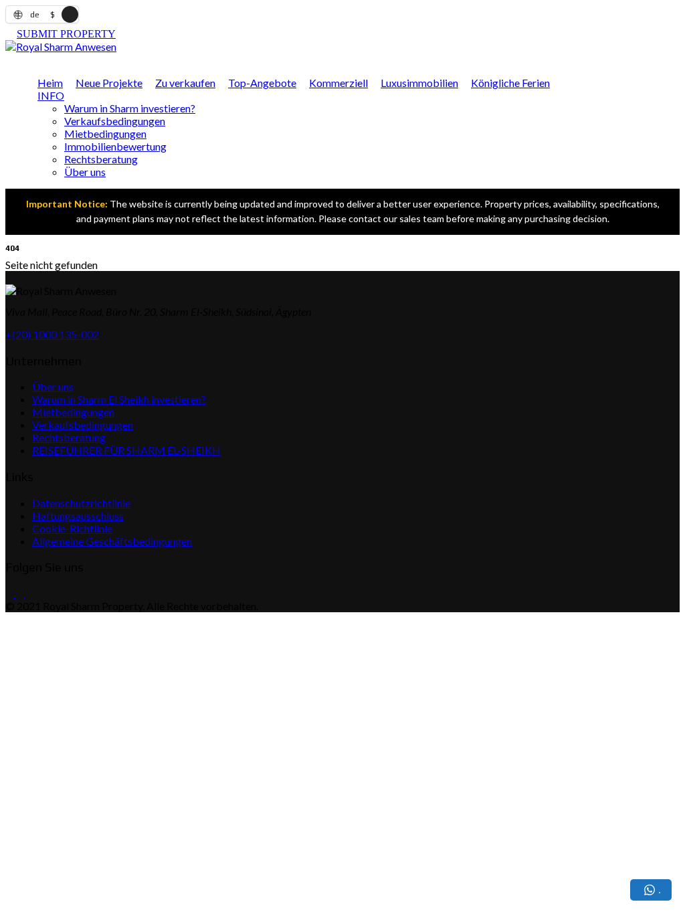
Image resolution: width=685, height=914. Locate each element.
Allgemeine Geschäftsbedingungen (112, 541)
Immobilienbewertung (115, 146)
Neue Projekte (109, 82)
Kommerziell (338, 82)
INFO (50, 95)
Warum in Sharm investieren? (129, 108)
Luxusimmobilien (419, 82)
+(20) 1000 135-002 (52, 334)
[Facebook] (9, 593)
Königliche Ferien (510, 82)
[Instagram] (18, 593)
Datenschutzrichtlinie (81, 502)
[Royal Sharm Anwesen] (60, 46)
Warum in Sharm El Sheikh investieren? (119, 399)
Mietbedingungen (105, 133)
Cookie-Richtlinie (72, 528)
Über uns (85, 171)
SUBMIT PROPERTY (66, 33)
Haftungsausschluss (78, 515)
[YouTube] (28, 593)
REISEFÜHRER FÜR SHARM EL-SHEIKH (126, 450)
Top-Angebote (262, 82)
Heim (50, 82)
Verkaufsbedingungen (114, 120)
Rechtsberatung (101, 159)
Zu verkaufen (185, 82)
